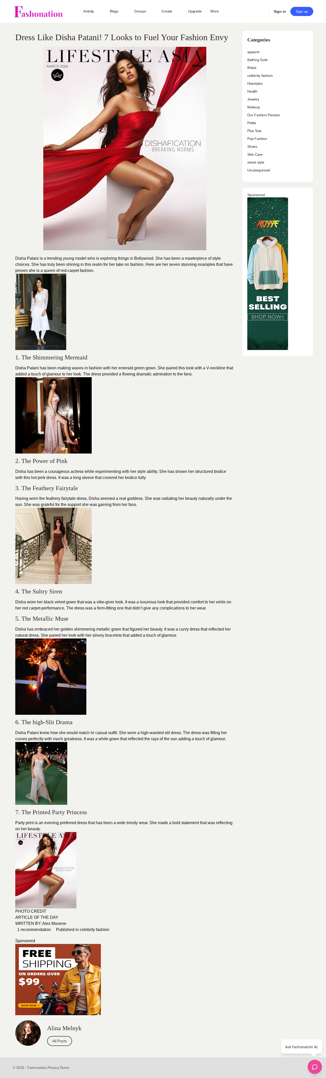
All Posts (59, 1041)
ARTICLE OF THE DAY (36, 917)
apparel (253, 52)
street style (255, 162)
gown (116, 629)
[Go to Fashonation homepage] (38, 11)
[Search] (261, 11)
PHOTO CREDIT (30, 911)
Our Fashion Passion (263, 115)
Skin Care (255, 154)
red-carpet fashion (77, 270)
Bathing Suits (257, 60)
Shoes (252, 146)
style (141, 471)
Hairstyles (255, 83)
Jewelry (253, 99)
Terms (64, 1068)
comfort (197, 602)
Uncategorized (258, 170)
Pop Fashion (257, 139)
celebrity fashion (94, 929)
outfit (112, 733)
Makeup (253, 107)
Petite (251, 123)
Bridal (251, 68)
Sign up (302, 11)
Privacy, (54, 1068)
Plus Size (254, 131)
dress (95, 374)
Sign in (280, 11)
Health (252, 91)
